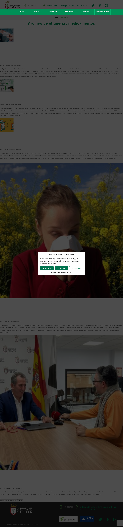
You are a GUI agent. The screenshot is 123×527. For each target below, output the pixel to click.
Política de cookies (55, 272)
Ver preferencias (76, 268)
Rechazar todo (61, 268)
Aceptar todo (47, 268)
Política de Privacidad (66, 272)
